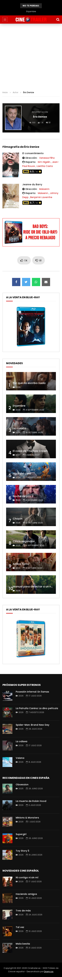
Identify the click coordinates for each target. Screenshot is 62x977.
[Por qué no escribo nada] (31, 381)
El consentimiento (33, 153)
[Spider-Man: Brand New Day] (7, 729)
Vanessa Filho (47, 158)
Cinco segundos (24, 541)
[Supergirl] (7, 838)
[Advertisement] (31, 56)
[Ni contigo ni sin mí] (7, 881)
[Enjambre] (31, 403)
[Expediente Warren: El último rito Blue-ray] (31, 346)
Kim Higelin (44, 162)
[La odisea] (7, 745)
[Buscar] (58, 19)
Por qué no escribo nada (29, 383)
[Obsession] (7, 789)
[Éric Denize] (13, 118)
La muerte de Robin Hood (31, 801)
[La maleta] (31, 426)
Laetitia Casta (45, 166)
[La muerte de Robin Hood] (7, 805)
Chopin (17, 519)
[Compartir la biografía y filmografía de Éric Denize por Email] (46, 282)
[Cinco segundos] (31, 539)
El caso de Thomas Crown (30, 451)
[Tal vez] (7, 931)
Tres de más (23, 910)
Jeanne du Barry (32, 184)
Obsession (22, 784)
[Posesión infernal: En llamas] (7, 696)
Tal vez (20, 927)
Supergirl (21, 834)
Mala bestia (23, 943)
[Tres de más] (7, 915)
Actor (15, 92)
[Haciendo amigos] (7, 898)
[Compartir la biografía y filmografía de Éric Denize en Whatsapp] (36, 282)
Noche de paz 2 (23, 496)
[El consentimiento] (10, 165)
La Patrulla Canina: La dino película (37, 708)
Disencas (48, 971)
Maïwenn (44, 189)
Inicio (5, 92)
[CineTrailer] (31, 19)
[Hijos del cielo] (31, 471)
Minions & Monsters (27, 817)
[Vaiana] (7, 762)
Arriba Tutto (21, 564)
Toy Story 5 (22, 850)
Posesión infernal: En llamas (32, 691)
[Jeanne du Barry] (10, 196)
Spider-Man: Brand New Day (32, 724)
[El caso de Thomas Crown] (31, 449)
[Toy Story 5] (7, 855)
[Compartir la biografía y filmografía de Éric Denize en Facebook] (16, 282)
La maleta (31, 11)
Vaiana (20, 758)
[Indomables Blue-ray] (31, 658)
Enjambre (19, 406)
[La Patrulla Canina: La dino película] (7, 712)
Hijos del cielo (22, 473)
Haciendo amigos (26, 894)
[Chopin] (31, 517)
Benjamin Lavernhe (41, 197)
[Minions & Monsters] (7, 822)
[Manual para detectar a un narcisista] (31, 584)
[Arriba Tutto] (31, 562)
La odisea (21, 741)
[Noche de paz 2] (31, 494)
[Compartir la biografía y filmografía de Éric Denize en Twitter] (26, 282)
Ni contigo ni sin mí (27, 877)
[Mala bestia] (7, 948)
